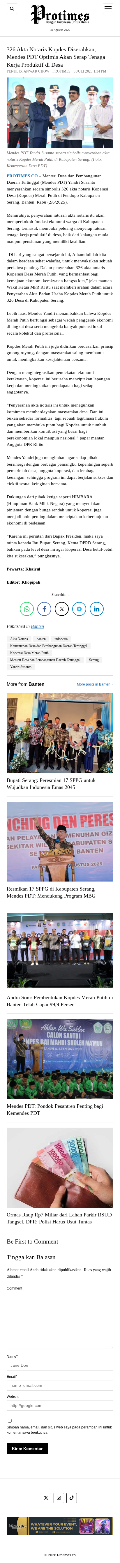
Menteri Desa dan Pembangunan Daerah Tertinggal (45, 660)
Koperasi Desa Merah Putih (29, 653)
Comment (14, 1288)
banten (41, 639)
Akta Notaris (19, 639)
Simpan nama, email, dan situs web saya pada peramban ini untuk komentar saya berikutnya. (59, 1430)
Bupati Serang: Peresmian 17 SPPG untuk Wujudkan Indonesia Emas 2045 (51, 783)
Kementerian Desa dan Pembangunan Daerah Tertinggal (48, 646)
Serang (94, 660)
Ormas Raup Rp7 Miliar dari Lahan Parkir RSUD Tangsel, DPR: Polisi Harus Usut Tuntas (59, 1218)
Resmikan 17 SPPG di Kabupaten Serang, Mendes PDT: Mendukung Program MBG (51, 892)
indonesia (61, 639)
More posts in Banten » (95, 684)
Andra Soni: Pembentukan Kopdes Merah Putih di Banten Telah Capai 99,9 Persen (60, 1001)
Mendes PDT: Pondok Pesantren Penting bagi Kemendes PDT (55, 1109)
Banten (37, 626)
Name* (12, 1356)
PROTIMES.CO (22, 176)
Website (13, 1397)
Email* (12, 1377)
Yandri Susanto (20, 667)
